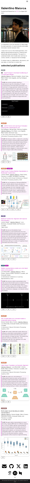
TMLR (3, 216)
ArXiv (3, 70)
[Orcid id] (15, 473)
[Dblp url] (20, 473)
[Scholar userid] (9, 473)
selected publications (13, 65)
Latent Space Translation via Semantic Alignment (14, 365)
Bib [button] (8, 116)
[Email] (4, 466)
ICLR (3, 265)
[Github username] (11, 466)
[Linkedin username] (26, 466)
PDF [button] (7, 209)
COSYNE (4, 408)
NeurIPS (4, 123)
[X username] (18, 466)
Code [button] (18, 209)
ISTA (17, 11)
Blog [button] (13, 209)
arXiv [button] (3, 116)
